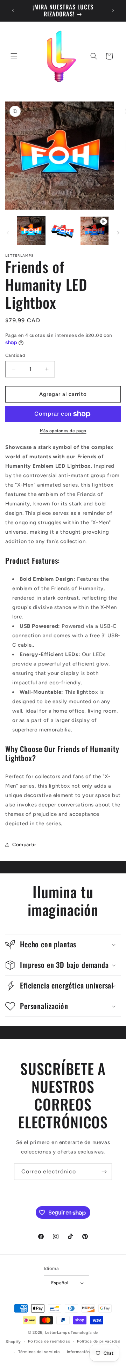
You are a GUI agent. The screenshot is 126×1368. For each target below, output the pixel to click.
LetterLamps (57, 1332)
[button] (14, 56)
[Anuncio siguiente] (113, 10)
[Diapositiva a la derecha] (118, 232)
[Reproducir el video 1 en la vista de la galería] (94, 231)
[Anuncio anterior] (13, 10)
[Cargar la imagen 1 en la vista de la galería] (31, 231)
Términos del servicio (39, 1352)
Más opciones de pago (63, 430)
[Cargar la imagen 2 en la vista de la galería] (63, 231)
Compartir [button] (24, 845)
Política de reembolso (49, 1341)
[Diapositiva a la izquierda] (7, 232)
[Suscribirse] (104, 1172)
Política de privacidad (98, 1341)
